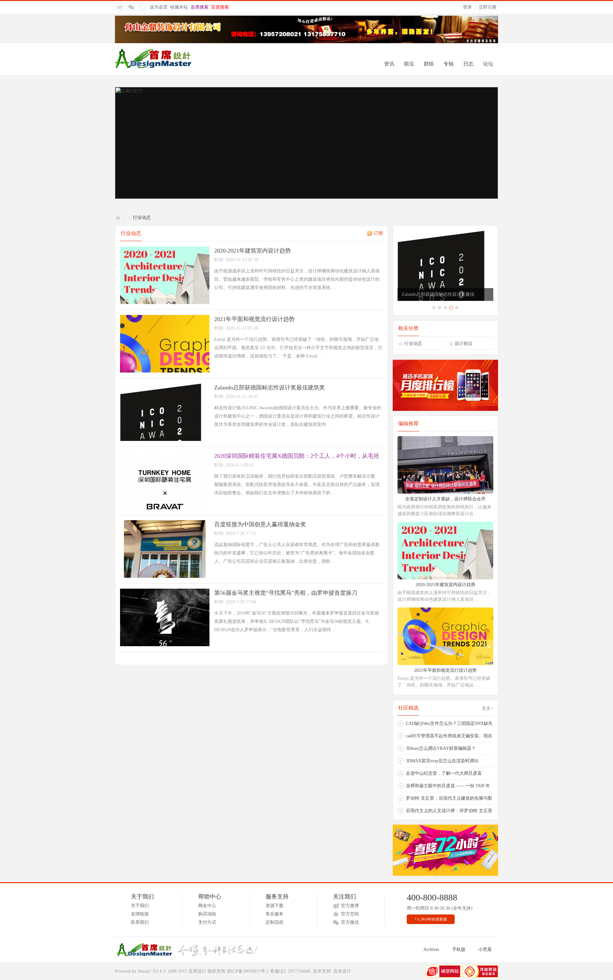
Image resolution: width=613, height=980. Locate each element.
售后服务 (275, 914)
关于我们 (140, 905)
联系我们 (140, 922)
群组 (429, 64)
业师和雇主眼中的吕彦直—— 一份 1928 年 (448, 785)
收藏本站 (179, 7)
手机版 (458, 949)
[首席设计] (157, 66)
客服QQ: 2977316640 (290, 971)
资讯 (389, 64)
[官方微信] (130, 7)
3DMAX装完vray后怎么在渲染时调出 (442, 760)
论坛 (488, 64)
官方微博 (350, 905)
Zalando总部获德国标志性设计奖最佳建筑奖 (269, 387)
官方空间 (350, 914)
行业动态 (413, 343)
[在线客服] (142, 7)
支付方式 (207, 922)
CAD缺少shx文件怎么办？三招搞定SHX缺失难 (449, 725)
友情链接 (140, 914)
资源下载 (275, 905)
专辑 (448, 64)
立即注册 (487, 7)
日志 (468, 64)
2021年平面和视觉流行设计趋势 (254, 319)
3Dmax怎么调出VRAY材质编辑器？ (441, 748)
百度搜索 (220, 7)
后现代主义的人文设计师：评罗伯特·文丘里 (449, 810)
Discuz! (144, 971)
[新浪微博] (119, 7)
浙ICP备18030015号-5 (248, 971)
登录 (467, 7)
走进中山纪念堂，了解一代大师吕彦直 (444, 773)
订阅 (378, 233)
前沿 (409, 64)
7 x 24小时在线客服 (430, 919)
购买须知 (207, 914)
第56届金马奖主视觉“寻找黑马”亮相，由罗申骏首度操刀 (285, 593)
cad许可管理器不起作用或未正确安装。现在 (449, 735)
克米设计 (342, 971)
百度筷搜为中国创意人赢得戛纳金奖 (260, 524)
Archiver (431, 949)
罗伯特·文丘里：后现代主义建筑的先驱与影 (449, 798)
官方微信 (350, 922)
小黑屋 (485, 949)
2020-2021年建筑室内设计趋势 (252, 250)
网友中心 (207, 905)
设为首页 (159, 7)
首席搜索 (199, 7)
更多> (487, 708)
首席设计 (117, 217)
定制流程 (275, 922)
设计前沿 (464, 343)
